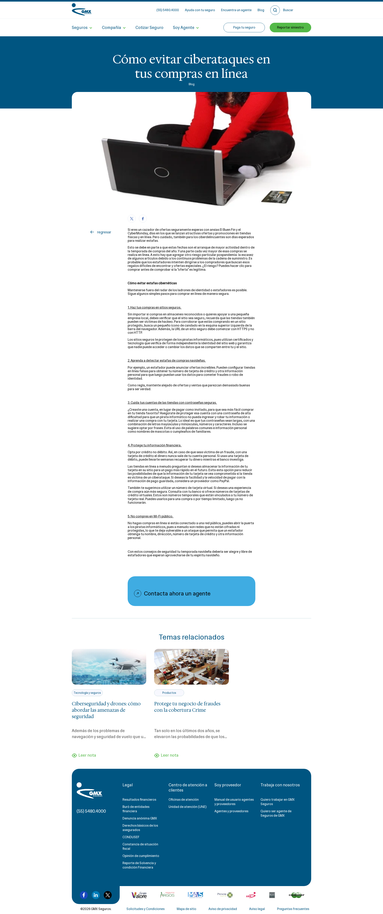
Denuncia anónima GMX (139, 818)
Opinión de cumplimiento (140, 856)
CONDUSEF (130, 837)
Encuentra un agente (236, 10)
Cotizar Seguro (149, 27)
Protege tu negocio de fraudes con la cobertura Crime (187, 707)
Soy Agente (183, 27)
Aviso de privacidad (222, 909)
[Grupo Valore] (167, 895)
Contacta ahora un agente (177, 593)
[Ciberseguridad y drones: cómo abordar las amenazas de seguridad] (109, 667)
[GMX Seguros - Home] (81, 9)
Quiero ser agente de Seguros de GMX (276, 813)
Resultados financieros (139, 800)
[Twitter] (132, 219)
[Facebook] (143, 219)
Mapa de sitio (186, 909)
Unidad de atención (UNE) (187, 807)
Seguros (80, 27)
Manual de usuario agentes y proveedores (234, 802)
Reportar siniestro (290, 27)
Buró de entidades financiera (135, 809)
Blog (261, 10)
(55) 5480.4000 (167, 10)
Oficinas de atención (184, 800)
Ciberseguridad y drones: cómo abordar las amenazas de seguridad (106, 710)
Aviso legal (257, 909)
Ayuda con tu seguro (200, 10)
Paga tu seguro (244, 27)
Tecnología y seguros (87, 693)
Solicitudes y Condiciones (145, 909)
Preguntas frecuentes (293, 909)
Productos (169, 693)
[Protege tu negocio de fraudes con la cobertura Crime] (191, 667)
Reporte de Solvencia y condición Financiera (139, 865)
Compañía (111, 27)
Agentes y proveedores (231, 811)
